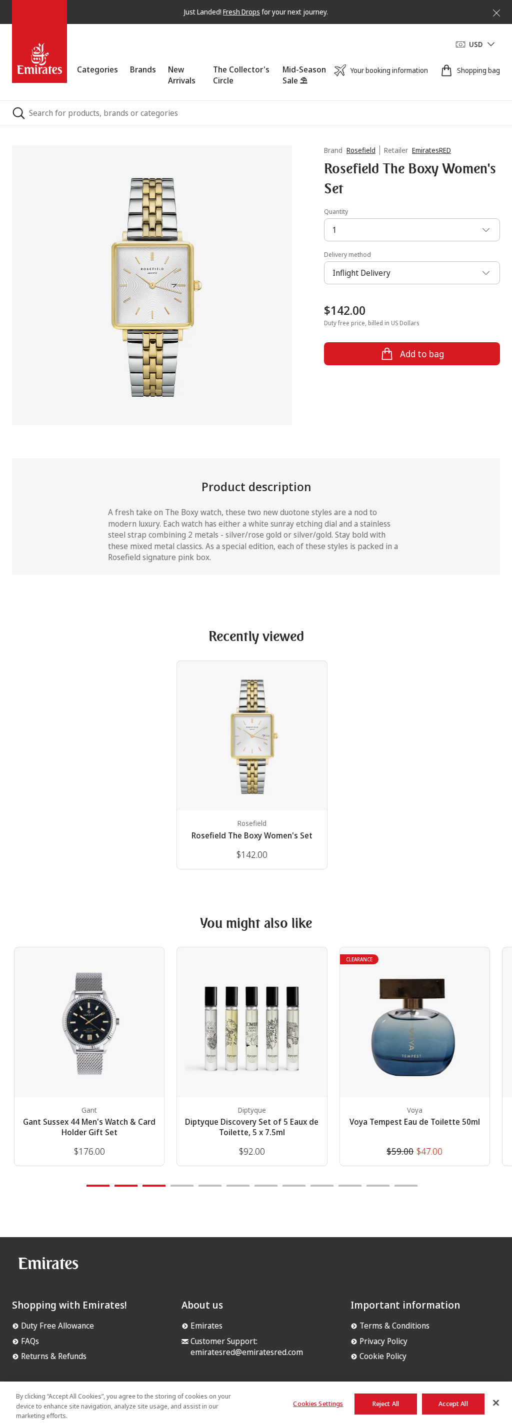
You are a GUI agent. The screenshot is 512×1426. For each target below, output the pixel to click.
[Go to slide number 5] (210, 1186)
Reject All (385, 1403)
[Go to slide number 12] (406, 1186)
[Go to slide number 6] (238, 1186)
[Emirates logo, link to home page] (39, 44)
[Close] (490, 10)
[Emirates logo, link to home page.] (48, 1267)
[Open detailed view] (152, 285)
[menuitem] (97, 82)
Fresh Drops (241, 11)
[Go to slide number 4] (182, 1186)
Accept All (453, 1403)
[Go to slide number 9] (322, 1186)
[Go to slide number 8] (294, 1186)
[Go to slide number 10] (350, 1186)
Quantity (336, 211)
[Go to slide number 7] (266, 1186)
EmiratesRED (431, 150)
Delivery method (347, 254)
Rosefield (361, 150)
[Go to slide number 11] (378, 1186)
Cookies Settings (318, 1403)
